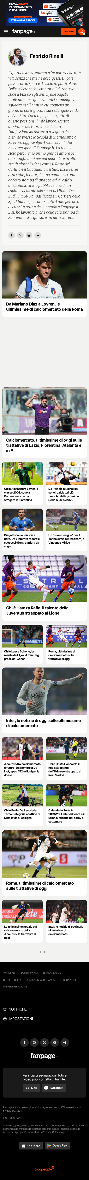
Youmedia (9, 973)
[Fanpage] (45, 1056)
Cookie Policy (12, 979)
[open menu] (5, 31)
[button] (31, 1145)
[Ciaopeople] (44, 1169)
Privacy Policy (52, 973)
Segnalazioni (29, 973)
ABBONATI (68, 31)
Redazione (70, 979)
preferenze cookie (15, 986)
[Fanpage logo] (23, 31)
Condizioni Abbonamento (42, 979)
